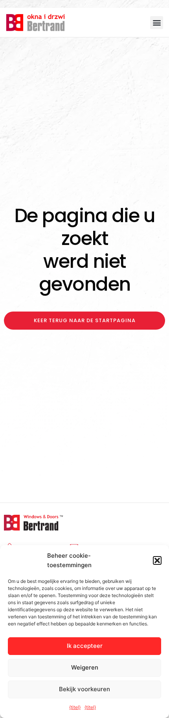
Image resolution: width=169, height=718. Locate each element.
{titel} (75, 707)
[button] (157, 560)
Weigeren (84, 667)
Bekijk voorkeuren (84, 689)
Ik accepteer (85, 645)
